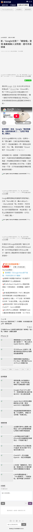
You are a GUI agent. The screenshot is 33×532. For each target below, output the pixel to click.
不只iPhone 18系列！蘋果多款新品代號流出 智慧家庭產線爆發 (23, 351)
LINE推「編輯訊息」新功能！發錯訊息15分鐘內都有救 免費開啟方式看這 (23, 467)
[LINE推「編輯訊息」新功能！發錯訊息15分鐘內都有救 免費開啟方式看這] (7, 468)
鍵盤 (10, 369)
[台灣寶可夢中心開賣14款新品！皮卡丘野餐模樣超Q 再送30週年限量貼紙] (7, 430)
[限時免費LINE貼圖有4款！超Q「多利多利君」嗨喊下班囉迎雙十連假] (7, 383)
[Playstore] (19, 521)
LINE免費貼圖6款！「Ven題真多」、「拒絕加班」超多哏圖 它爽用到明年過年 (23, 476)
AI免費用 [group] (19, 9)
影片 (28, 369)
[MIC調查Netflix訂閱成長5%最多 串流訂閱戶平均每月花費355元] (7, 449)
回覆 (30, 503)
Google (17, 369)
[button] (29, 2)
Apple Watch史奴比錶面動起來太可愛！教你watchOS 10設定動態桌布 (23, 403)
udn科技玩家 (4, 37)
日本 (23, 369)
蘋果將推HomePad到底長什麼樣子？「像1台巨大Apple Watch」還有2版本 (23, 342)
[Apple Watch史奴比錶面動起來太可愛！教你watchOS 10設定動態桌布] (7, 404)
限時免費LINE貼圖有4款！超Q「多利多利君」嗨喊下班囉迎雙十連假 (22, 382)
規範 (3, 503)
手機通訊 (13, 5)
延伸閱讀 (4, 376)
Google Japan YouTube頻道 (24, 76)
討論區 (3, 486)
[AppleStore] (22, 521)
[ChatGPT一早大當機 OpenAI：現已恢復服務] (7, 458)
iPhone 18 (4, 336)
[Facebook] (10, 521)
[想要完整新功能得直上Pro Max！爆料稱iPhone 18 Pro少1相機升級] (7, 362)
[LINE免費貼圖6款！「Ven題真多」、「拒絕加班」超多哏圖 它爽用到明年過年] (7, 477)
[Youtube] (27, 2)
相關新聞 (4, 423)
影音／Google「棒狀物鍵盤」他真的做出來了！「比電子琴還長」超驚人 (16, 131)
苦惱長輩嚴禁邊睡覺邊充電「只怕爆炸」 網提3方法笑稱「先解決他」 (22, 413)
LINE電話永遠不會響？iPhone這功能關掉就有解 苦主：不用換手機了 (23, 438)
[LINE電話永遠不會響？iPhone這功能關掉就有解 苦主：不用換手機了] (7, 439)
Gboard (4, 369)
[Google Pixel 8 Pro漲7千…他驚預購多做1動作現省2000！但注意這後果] (7, 393)
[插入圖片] (26, 503)
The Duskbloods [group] (7, 9)
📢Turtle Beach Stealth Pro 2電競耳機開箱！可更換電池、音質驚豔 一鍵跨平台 (16, 287)
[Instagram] (13, 521)
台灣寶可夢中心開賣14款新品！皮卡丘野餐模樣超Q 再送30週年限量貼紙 (23, 429)
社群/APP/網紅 (23, 5)
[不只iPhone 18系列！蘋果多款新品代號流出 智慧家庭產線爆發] (7, 352)
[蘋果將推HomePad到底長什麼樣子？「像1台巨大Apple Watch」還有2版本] (7, 343)
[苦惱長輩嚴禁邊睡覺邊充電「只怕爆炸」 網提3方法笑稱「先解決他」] (7, 414)
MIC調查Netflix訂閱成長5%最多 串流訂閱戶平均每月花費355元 (22, 448)
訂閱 (24, 524)
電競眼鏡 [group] (28, 9)
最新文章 (5, 5)
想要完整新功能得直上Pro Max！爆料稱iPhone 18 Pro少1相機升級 (23, 361)
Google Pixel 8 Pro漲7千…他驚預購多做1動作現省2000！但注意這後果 (23, 392)
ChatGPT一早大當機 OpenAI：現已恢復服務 (22, 456)
